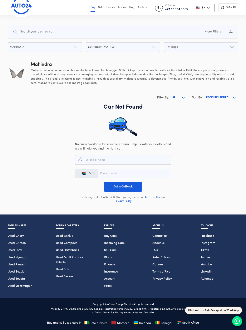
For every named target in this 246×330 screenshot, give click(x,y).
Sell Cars (110, 250)
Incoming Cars (114, 243)
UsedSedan (64, 276)
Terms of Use (153, 197)
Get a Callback (123, 186)
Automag (207, 278)
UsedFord (15, 250)
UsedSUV (62, 269)
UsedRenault (17, 264)
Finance (109, 264)
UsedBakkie (64, 236)
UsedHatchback (67, 250)
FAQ (155, 250)
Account (109, 278)
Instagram (208, 243)
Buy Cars (110, 236)
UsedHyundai (17, 257)
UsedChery (16, 236)
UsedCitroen (17, 243)
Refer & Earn (161, 257)
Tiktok (205, 250)
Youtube (206, 264)
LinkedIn (207, 271)
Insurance (111, 271)
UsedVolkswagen (20, 286)
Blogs (108, 257)
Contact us (159, 236)
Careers (158, 264)
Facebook (207, 236)
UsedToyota (16, 278)
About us (158, 243)
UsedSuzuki (16, 271)
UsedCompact (66, 243)
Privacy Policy (123, 201)
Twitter (205, 257)
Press (108, 286)
